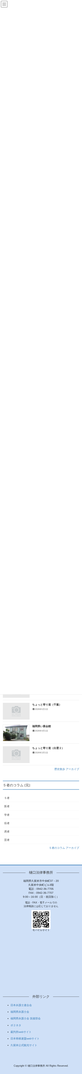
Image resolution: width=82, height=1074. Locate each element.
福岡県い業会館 (41, 726)
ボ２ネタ (15, 1025)
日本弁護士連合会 (21, 1005)
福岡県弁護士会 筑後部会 (25, 1018)
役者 (7, 823)
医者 (7, 806)
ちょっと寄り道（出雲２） (48, 748)
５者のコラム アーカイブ (64, 847)
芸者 (7, 839)
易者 (7, 831)
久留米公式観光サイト (23, 1045)
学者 (7, 814)
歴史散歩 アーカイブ (66, 769)
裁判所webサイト (20, 1031)
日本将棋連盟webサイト (24, 1038)
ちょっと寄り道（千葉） (47, 704)
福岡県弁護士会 (19, 1011)
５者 (7, 797)
